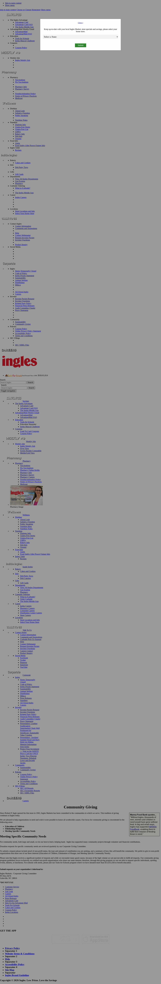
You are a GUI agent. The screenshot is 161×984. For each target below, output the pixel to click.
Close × (80, 23)
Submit (80, 45)
